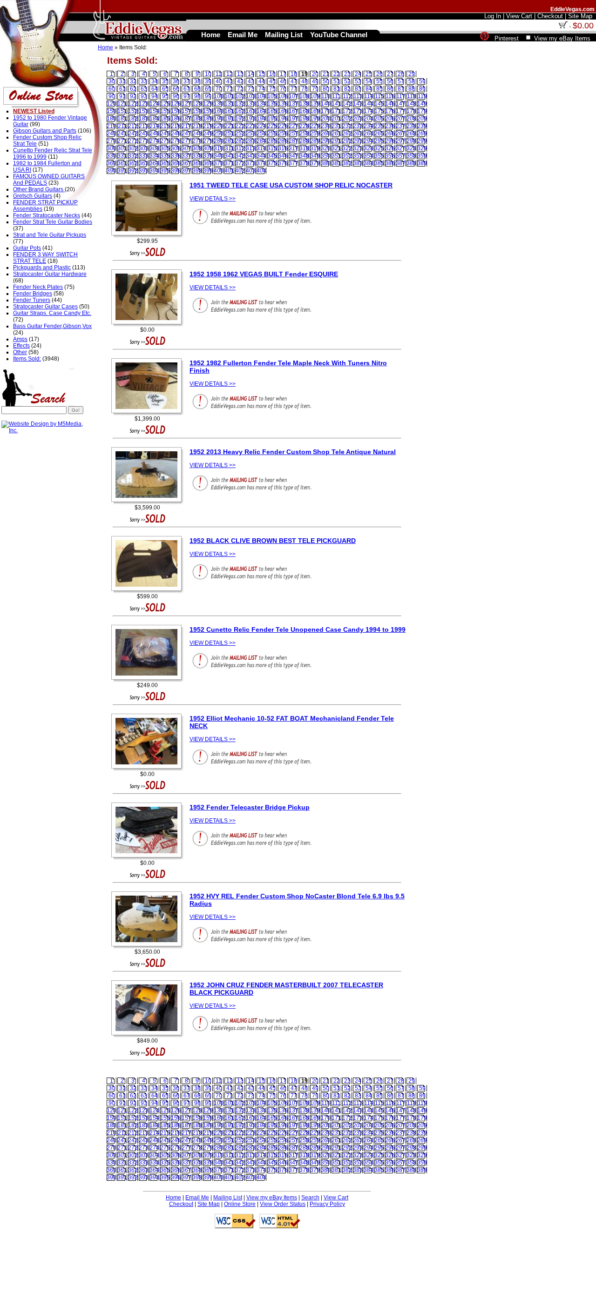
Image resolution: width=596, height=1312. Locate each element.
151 (122, 111)
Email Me (197, 1197)
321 (336, 148)
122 (133, 103)
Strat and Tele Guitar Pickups (49, 235)
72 (240, 89)
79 (315, 89)
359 (422, 156)
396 (176, 170)
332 (133, 156)
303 (144, 148)
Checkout (181, 1204)
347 (293, 156)
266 (390, 133)
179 (422, 111)
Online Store (240, 1204)
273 (144, 141)
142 (347, 103)
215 (165, 126)
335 (165, 156)
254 (261, 133)
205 (379, 118)
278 (197, 141)
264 (368, 133)
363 (144, 163)
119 (422, 96)
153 (144, 111)
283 (251, 141)
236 (390, 126)
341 (229, 156)
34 (154, 81)
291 (336, 141)
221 (229, 126)
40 (219, 81)
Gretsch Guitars (32, 196)
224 (261, 126)
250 (219, 133)
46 (283, 81)
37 (186, 81)
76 (283, 89)
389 (422, 163)
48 (304, 81)
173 (358, 111)
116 (390, 96)
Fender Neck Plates (38, 287)
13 (240, 74)
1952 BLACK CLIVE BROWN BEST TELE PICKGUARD (273, 540)
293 (358, 141)
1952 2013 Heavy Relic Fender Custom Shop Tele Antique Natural (293, 451)
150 (111, 111)
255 (272, 133)
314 (261, 148)
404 (261, 170)
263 (358, 133)
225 (272, 126)
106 (283, 96)
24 (358, 74)
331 (122, 156)
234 (368, 126)
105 (272, 96)
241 (122, 133)
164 (261, 111)
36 (176, 81)
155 (165, 111)
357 (401, 156)
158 (197, 111)
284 (261, 141)
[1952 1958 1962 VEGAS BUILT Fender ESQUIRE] (149, 324)
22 (336, 74)
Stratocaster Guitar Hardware (50, 274)
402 (240, 170)
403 (251, 170)
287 (293, 141)
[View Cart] (563, 26)
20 (315, 74)
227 (293, 126)
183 (144, 118)
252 (240, 133)
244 (154, 133)
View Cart (336, 1197)
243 (144, 133)
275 (165, 141)
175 (379, 111)
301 (122, 148)
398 (197, 170)
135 (272, 103)
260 (326, 133)
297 (401, 141)
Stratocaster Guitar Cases (45, 306)
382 (347, 163)
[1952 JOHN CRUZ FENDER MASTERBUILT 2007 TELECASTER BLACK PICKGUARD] (149, 1035)
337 (186, 156)
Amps (20, 339)
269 (422, 133)
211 (122, 126)
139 (315, 103)
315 (272, 148)
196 (283, 118)
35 (165, 81)
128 (197, 103)
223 (251, 126)
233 (358, 126)
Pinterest (506, 38)
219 (208, 126)
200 (326, 118)
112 (347, 96)
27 (390, 74)
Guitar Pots (27, 248)
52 (347, 81)
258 (304, 133)
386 (390, 163)
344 (261, 156)
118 (411, 96)
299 (422, 141)
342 (240, 156)
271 (122, 141)
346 (283, 156)
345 (272, 156)
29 (411, 74)
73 (251, 89)
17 (283, 74)
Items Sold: (27, 358)
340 (219, 156)
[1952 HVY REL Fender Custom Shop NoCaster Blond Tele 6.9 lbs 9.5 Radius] (149, 947)
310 (219, 148)
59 (422, 81)
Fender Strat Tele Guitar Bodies (52, 222)
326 (390, 148)
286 (283, 141)
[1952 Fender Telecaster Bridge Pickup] (149, 858)
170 (326, 111)
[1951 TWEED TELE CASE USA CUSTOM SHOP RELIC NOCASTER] (149, 236)
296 (390, 141)
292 (347, 141)
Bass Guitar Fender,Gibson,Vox (52, 326)
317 (293, 148)
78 (304, 89)
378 (304, 163)
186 (176, 118)
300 (111, 148)
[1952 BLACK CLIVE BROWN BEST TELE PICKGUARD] (149, 591)
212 (133, 126)
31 (122, 81)
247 (186, 133)
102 (240, 96)
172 (347, 111)
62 (133, 89)
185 (165, 118)
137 (293, 103)
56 (390, 81)
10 (208, 74)
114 (368, 96)
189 (208, 118)
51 (336, 81)
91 (122, 96)
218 (197, 126)
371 (229, 163)
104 (261, 96)
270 (111, 141)
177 (401, 111)
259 (315, 133)
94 (154, 96)
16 (272, 74)
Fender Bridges (32, 293)
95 (165, 96)
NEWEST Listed (33, 111)
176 (390, 111)
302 (133, 148)
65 (165, 89)
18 (294, 74)
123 (144, 103)
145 (379, 103)
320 (326, 148)
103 (251, 96)
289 (315, 141)
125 (165, 103)
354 (368, 156)
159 (208, 111)
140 (326, 103)
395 (165, 170)
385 (379, 163)
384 (368, 163)
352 (347, 156)
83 (358, 89)
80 (326, 89)
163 (251, 111)
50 (326, 81)
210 (111, 126)
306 (176, 148)
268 (411, 133)
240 (111, 133)
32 (133, 81)
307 (186, 148)
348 (304, 156)
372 (240, 163)
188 (197, 118)
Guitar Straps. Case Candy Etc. (52, 313)
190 (219, 118)
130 (219, 103)
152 (133, 111)
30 (111, 81)
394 (154, 170)
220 (219, 126)
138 (304, 103)
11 (219, 74)
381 (336, 163)
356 (390, 156)
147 (401, 103)
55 (379, 81)
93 (144, 96)
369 (208, 163)
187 (186, 118)
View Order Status (282, 1204)
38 (197, 81)
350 (326, 156)
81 (336, 89)
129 (208, 103)
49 (315, 81)
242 (133, 133)
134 (261, 103)
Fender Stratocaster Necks (46, 215)
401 (229, 170)
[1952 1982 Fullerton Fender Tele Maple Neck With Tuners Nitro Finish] (149, 413)
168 (304, 111)
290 (326, 141)
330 (111, 156)
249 (208, 133)
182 (133, 118)
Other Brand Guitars (39, 189)
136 (283, 103)
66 (176, 89)
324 (368, 148)
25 (369, 74)
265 (379, 133)
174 (368, 111)
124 (154, 103)
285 (272, 141)
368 (197, 163)
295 (379, 141)
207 (401, 118)
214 (154, 126)
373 (251, 163)
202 (347, 118)
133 (251, 103)
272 (133, 141)
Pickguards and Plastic (42, 267)
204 (368, 118)
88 (411, 89)
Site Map (208, 1204)
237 (401, 126)
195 (272, 118)
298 (411, 141)
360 (111, 163)
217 (186, 126)
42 (240, 81)
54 (369, 81)
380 (326, 163)
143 (358, 103)
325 (379, 148)
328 (411, 148)
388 (411, 163)
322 (347, 148)
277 (186, 141)
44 (261, 81)
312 (240, 148)
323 (358, 148)
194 (261, 118)
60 (111, 89)
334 (154, 156)
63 (144, 89)
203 (358, 118)
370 (219, 163)
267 (401, 133)
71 (229, 89)
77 (294, 89)
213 (144, 126)
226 (283, 126)
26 (379, 74)
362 (133, 163)
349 (315, 156)
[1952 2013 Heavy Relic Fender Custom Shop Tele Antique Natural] (149, 502)
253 (251, 133)
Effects (21, 345)
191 (229, 118)
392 (133, 170)
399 (208, 170)
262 (347, 133)
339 (208, 156)
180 (111, 118)
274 (154, 141)
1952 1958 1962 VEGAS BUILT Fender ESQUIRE (264, 274)
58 (411, 81)
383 (358, 163)
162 (240, 111)
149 (422, 103)
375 (272, 163)
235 (379, 126)
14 (251, 74)
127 (186, 103)
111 (336, 96)
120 (111, 103)
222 (240, 126)
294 (368, 141)
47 (294, 81)
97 (186, 96)
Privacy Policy (327, 1204)
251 (229, 133)
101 (229, 96)
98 (197, 96)
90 (111, 96)
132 (240, 103)
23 (347, 74)
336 (176, 156)
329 (422, 148)
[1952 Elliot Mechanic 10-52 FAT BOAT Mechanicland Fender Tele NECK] (149, 769)
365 (165, 163)
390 (111, 170)
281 (229, 141)
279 (208, 141)
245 (165, 133)
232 (347, 126)
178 (411, 111)
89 (422, 89)
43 (251, 81)
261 (336, 133)
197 (293, 118)
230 (326, 126)
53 (358, 81)
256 (283, 133)
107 (293, 96)
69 (208, 89)
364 (154, 163)
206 (390, 118)
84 (369, 89)
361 (122, 163)
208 (411, 118)
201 (336, 118)
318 (304, 148)
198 (304, 118)
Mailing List (227, 1197)
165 (272, 111)
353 (358, 156)
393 (144, 170)
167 (293, 111)
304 (154, 148)
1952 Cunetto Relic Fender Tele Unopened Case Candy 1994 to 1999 (298, 629)
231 (336, 126)
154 (154, 111)
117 (401, 96)
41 (229, 81)
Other (20, 352)
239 (422, 126)
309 (208, 148)
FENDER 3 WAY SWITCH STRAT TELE (45, 257)
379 (315, 163)
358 (411, 156)
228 (304, 126)
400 (219, 170)
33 (144, 81)
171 (336, 111)
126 (176, 103)
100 (219, 96)
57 (401, 81)
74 (261, 89)
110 (326, 96)
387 (401, 163)
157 (186, 111)
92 (133, 96)
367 (186, 163)
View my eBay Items (271, 1197)
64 (154, 89)
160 (219, 111)
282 (240, 141)
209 (422, 118)
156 (176, 111)
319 (315, 148)
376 (283, 163)
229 (315, 126)
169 (315, 111)
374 (261, 163)
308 (197, 148)
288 (304, 141)
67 (186, 89)
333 (144, 156)
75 (272, 89)
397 (186, 170)
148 (411, 103)
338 (197, 156)
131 (229, 103)
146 (390, 103)
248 (197, 133)
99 (208, 96)
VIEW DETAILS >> (213, 198)
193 (251, 118)
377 (293, 163)
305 (165, 148)
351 (336, 156)
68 (197, 89)
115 (379, 96)
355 (379, 156)
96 (176, 96)
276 (176, 141)
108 (304, 96)
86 (390, 89)
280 (219, 141)
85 (379, 89)
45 (272, 81)
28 (401, 74)
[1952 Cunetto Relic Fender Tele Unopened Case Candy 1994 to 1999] (149, 680)
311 (229, 148)
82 (347, 89)
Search (310, 1197)
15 (261, 74)
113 (358, 96)
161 (229, 111)
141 (336, 103)
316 (283, 148)
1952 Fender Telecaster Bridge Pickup (250, 807)
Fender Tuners (31, 300)
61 (122, 89)
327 (401, 148)
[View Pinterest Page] (484, 38)
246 (176, 133)
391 (122, 170)
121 (122, 103)
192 (240, 118)
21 (326, 74)
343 (251, 156)
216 (176, 126)
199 (315, 118)
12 (229, 74)
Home (105, 47)
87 (401, 89)
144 (368, 103)
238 (411, 126)
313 (251, 148)
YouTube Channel (338, 35)
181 (122, 118)
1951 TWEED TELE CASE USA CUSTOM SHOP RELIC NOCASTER (291, 185)
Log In (492, 16)
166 (283, 111)
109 (315, 96)
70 (219, 89)
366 (176, 163)
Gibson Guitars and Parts (44, 130)
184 (154, 118)
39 (208, 81)
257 (293, 133)
